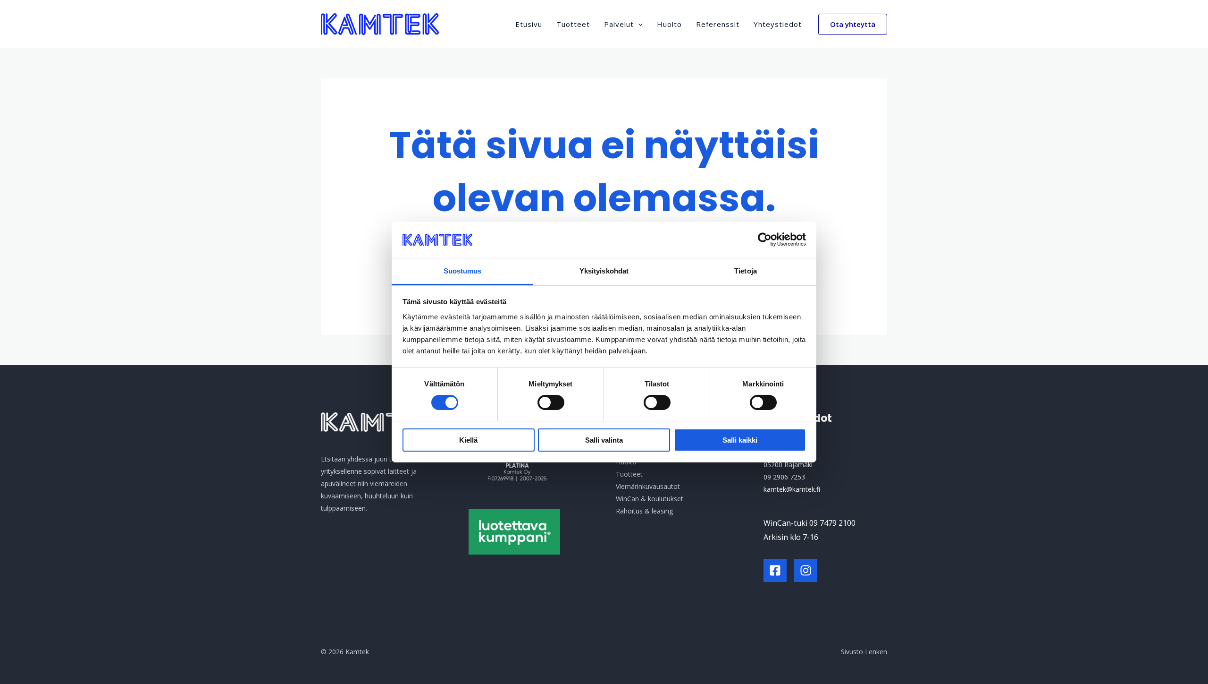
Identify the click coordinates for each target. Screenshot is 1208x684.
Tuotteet (573, 24)
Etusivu (528, 24)
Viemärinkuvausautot (648, 486)
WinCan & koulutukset (649, 498)
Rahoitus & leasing (644, 510)
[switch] (550, 402)
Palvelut (619, 24)
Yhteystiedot (778, 24)
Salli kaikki (739, 440)
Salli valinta (604, 440)
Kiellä (468, 440)
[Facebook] (775, 570)
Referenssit (717, 24)
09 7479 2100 (832, 523)
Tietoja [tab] (745, 271)
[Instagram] (805, 570)
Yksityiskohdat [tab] (604, 271)
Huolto (669, 24)
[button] (638, 24)
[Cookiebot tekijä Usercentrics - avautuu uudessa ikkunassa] (764, 239)
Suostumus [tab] (463, 271)
